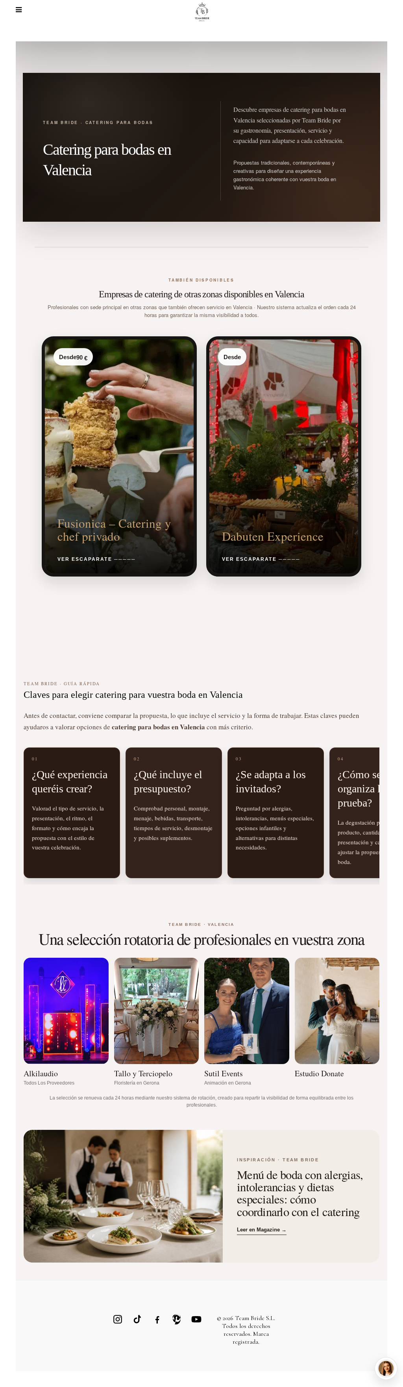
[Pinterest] (177, 1319)
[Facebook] (157, 1319)
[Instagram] (118, 1319)
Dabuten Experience (273, 536)
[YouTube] (196, 1319)
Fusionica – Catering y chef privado (114, 529)
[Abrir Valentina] (386, 1368)
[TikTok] (137, 1319)
